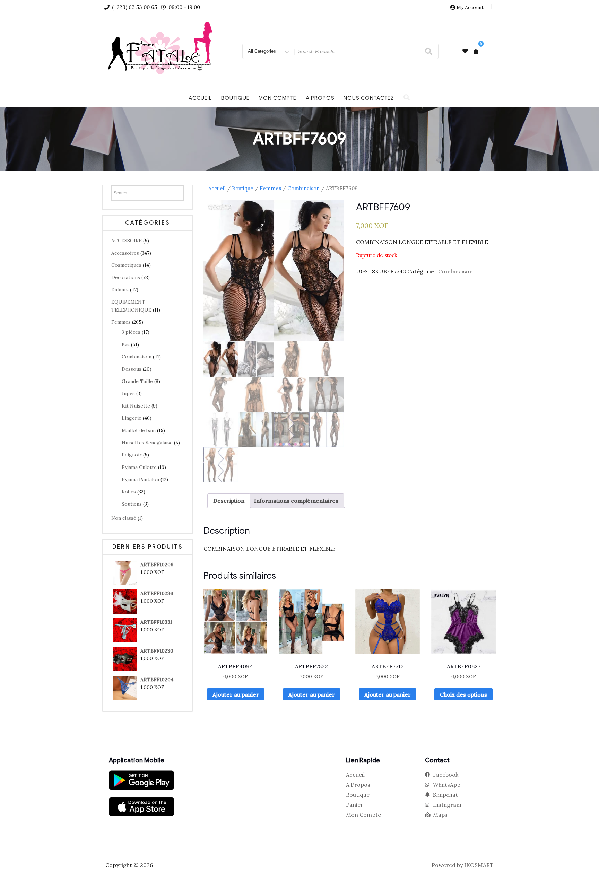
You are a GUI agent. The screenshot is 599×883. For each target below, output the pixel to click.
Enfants (120, 290)
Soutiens (132, 504)
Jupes (128, 393)
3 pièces (131, 332)
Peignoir (132, 455)
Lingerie (131, 418)
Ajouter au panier (235, 694)
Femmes (121, 322)
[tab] (228, 500)
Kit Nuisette (136, 406)
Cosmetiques (126, 265)
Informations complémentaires (296, 500)
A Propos (320, 98)
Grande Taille (137, 381)
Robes (129, 492)
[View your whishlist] (465, 51)
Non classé (123, 518)
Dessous (131, 369)
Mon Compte (277, 98)
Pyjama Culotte (139, 467)
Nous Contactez (369, 98)
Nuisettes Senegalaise (147, 442)
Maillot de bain (139, 430)
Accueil (200, 98)
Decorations (125, 277)
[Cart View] (476, 51)
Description (228, 500)
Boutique (235, 98)
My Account (470, 7)
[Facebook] (492, 7)
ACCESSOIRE (126, 240)
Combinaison (136, 356)
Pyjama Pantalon (140, 479)
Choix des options (463, 694)
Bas (126, 344)
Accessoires (125, 253)
